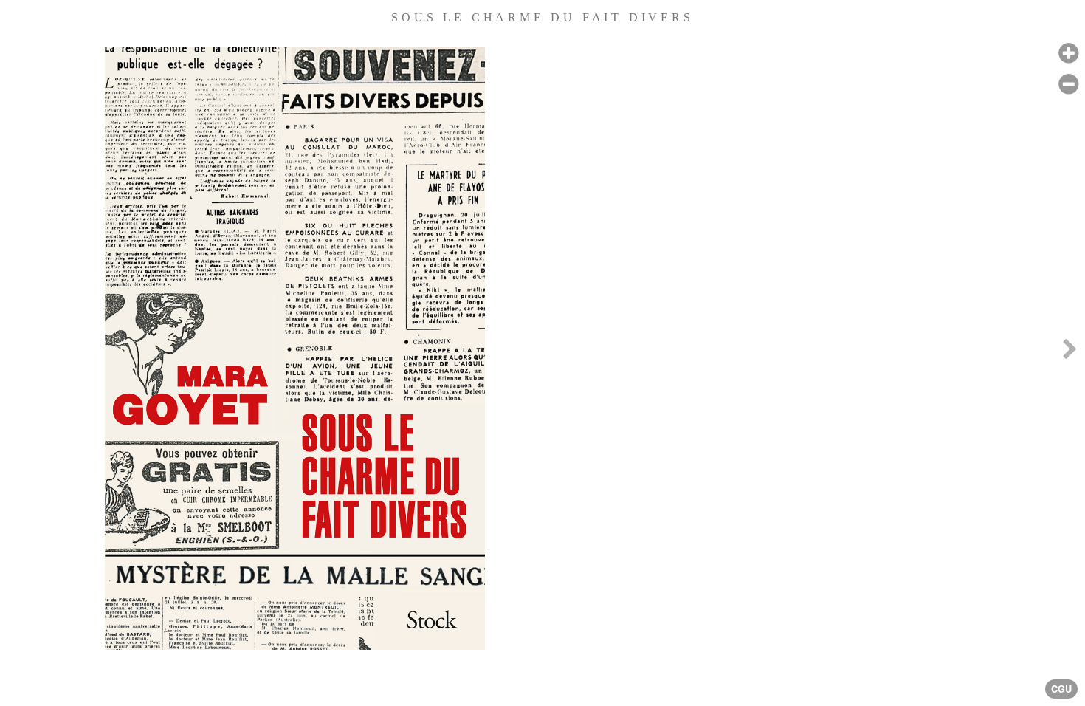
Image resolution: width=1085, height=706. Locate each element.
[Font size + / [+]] (1068, 53)
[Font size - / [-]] (1068, 84)
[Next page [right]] (1069, 353)
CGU (1061, 689)
